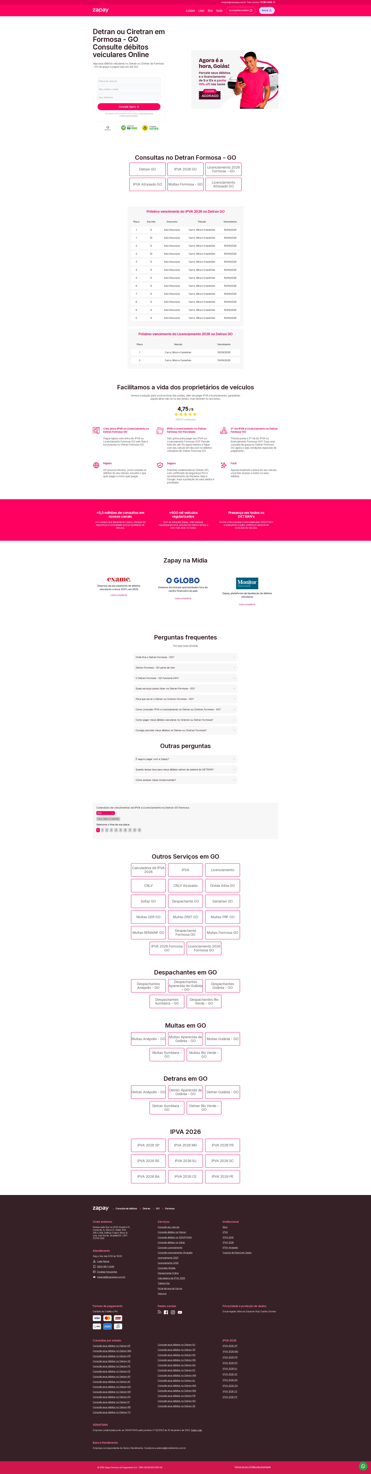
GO (157, 1208)
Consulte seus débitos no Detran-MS (177, 1390)
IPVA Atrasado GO (147, 184)
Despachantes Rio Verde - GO (204, 1001)
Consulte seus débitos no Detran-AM (177, 1375)
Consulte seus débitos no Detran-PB (176, 1395)
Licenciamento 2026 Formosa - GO (223, 169)
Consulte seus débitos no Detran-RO (177, 1401)
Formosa (169, 1208)
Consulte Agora (127, 106)
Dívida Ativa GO (222, 885)
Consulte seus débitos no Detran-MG (112, 1351)
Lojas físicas (103, 1261)
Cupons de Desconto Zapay (237, 1252)
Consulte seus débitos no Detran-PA (112, 1397)
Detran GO (147, 169)
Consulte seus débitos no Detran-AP (112, 1376)
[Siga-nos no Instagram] (173, 1312)
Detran (146, 1208)
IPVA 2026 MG (185, 1145)
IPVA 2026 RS (148, 1161)
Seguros (162, 1293)
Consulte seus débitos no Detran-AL (176, 1380)
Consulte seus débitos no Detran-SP (176, 1349)
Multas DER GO (148, 917)
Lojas (201, 10)
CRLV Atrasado (185, 885)
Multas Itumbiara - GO (167, 1055)
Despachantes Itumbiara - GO (167, 1001)
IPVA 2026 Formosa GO (167, 948)
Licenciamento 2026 (168, 1263)
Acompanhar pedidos (239, 10)
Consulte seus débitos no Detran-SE (176, 1406)
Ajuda (219, 10)
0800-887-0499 (105, 1266)
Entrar (265, 10)
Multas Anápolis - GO (148, 1039)
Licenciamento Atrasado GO (223, 184)
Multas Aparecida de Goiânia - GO (185, 1039)
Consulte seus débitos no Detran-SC (112, 1361)
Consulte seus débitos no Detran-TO (112, 1412)
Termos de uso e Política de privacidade (136, 114)
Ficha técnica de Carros (170, 1288)
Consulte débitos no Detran (172, 1232)
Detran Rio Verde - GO (204, 1108)
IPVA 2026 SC (222, 1161)
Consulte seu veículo (168, 1227)
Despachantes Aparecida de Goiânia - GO (185, 986)
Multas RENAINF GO (148, 933)
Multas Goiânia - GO (223, 1039)
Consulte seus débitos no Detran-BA (177, 1365)
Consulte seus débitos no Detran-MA (177, 1385)
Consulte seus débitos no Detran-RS (176, 1355)
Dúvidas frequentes (107, 1271)
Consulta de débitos (126, 1208)
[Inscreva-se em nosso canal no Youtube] (180, 1312)
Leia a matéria (119, 595)
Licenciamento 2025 (168, 1257)
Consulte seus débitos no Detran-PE (111, 1366)
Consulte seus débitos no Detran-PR (112, 1356)
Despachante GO (185, 901)
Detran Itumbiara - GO (167, 1108)
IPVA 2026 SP (148, 1145)
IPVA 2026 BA (148, 1176)
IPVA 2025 (228, 1237)
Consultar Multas (166, 1268)
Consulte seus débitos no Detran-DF (112, 1346)
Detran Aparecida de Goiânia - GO (185, 1092)
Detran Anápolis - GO (148, 1092)
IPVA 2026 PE (222, 1176)
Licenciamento (222, 870)
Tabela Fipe (164, 1283)
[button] (185, 657)
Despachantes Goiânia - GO (222, 986)
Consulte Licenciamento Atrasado (175, 1252)
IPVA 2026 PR (222, 1145)
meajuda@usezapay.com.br (111, 1277)
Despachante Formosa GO (185, 932)
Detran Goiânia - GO (223, 1092)
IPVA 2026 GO (185, 169)
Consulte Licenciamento (170, 1247)
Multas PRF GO (223, 917)
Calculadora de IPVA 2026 (148, 870)
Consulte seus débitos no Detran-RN (177, 1360)
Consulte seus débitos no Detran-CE (111, 1371)
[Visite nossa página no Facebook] (166, 1312)
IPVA (185, 870)
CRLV (148, 885)
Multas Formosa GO (222, 933)
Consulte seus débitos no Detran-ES (176, 1370)
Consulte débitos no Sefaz (171, 1242)
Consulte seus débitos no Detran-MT (112, 1392)
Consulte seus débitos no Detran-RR (112, 1407)
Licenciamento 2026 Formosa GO (204, 948)
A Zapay (190, 10)
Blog (210, 10)
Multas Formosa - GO (185, 184)
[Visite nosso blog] (159, 1312)
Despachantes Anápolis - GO (148, 986)
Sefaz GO (148, 901)
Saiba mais (196, 1430)
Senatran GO (222, 901)
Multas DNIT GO (185, 917)
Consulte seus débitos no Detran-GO (112, 1386)
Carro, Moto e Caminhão (108, 819)
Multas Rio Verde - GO (204, 1055)
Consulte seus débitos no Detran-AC (111, 1381)
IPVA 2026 (228, 1242)
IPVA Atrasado (230, 1247)
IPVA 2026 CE (185, 1176)
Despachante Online (168, 1273)
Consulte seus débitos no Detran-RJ (176, 1344)
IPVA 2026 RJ (185, 1161)
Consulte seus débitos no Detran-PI (111, 1402)
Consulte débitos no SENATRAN (175, 1237)
